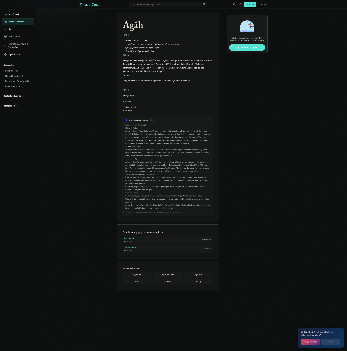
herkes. (186, 80)
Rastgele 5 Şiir (10, 105)
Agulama (137, 274)
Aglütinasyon (168, 274)
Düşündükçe (130, 247)
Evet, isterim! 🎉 (310, 342)
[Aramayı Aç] (234, 4)
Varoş (198, 281)
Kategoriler (9, 65)
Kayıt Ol (262, 4)
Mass (137, 281)
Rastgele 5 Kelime (12, 95)
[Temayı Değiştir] (240, 4)
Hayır (331, 342)
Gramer (168, 281)
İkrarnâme (129, 238)
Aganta (198, 274)
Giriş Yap (250, 4)
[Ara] (204, 4)
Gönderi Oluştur (249, 47)
